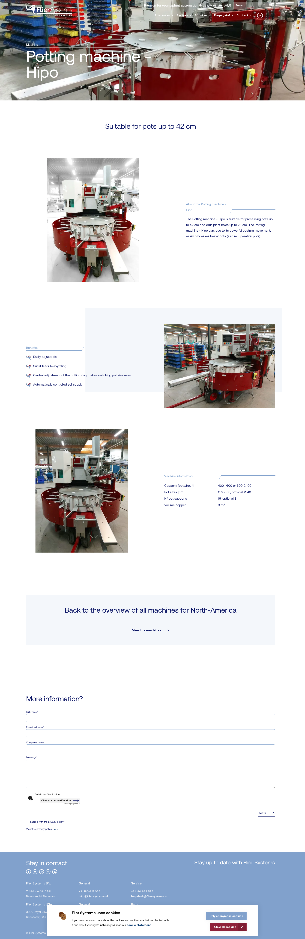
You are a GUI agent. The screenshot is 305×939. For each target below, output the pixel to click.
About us (201, 15)
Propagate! (222, 15)
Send (262, 813)
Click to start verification (56, 800)
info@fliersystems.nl (93, 896)
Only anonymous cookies (226, 915)
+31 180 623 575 (142, 891)
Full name (32, 711)
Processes (162, 15)
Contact (242, 15)
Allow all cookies (225, 926)
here (55, 828)
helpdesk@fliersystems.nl (149, 896)
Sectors (182, 15)
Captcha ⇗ (72, 804)
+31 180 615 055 (89, 891)
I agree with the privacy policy (47, 821)
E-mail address (35, 727)
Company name (35, 742)
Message (31, 757)
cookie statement (139, 924)
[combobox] (254, 5)
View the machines (146, 630)
